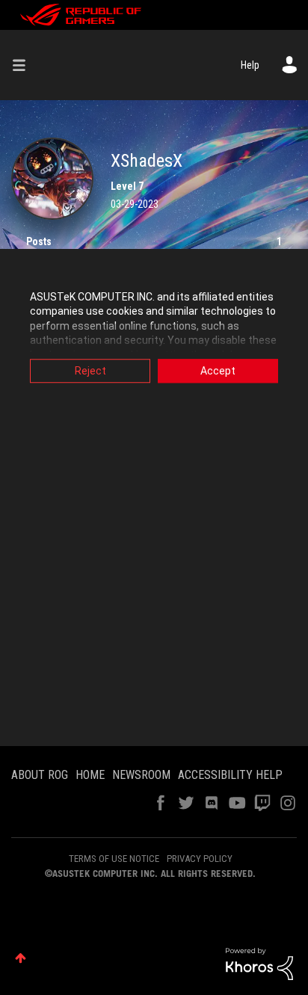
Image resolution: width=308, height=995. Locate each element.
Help (250, 65)
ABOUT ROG (39, 775)
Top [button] (20, 958)
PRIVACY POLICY (199, 858)
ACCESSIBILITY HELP (230, 775)
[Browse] (24, 65)
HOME (90, 775)
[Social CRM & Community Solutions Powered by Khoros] (259, 963)
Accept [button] (217, 371)
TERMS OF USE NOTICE (114, 858)
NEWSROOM (141, 775)
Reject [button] (90, 371)
